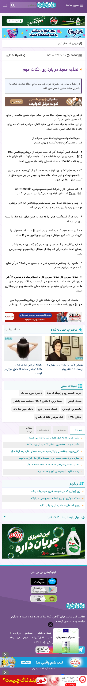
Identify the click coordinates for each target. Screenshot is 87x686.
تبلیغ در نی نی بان (19, 638)
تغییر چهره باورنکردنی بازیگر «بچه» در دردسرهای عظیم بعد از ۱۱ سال (45, 451)
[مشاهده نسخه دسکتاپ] (5, 5)
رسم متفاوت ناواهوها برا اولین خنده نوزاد (58, 472)
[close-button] (50, 625)
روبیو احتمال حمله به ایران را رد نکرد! (59, 505)
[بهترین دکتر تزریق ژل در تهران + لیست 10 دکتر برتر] (64, 348)
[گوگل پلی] (43, 590)
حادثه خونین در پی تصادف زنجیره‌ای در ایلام (55, 498)
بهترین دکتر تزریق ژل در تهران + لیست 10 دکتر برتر (64, 367)
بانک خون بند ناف (23, 409)
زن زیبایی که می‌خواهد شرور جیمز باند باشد (55, 491)
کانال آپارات (38, 638)
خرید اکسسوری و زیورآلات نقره (64, 393)
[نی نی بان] (46, 4)
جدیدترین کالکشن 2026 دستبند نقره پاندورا (38, 401)
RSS (36, 642)
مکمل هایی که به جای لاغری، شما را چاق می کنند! (54, 438)
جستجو (29, 633)
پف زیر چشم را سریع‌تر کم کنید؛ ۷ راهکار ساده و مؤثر (53, 465)
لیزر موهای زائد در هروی (49, 417)
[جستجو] (13, 5)
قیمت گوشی (75, 401)
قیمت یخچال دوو (47, 409)
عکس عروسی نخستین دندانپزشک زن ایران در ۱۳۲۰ (53, 445)
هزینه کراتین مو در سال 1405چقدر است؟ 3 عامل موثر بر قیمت (23, 369)
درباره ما (17, 633)
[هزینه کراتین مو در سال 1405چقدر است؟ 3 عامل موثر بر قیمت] (23, 348)
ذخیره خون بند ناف (31, 393)
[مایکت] (43, 581)
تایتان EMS (75, 417)
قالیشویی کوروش (72, 409)
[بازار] (43, 598)
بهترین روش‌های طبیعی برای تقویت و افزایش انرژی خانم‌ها (49, 458)
